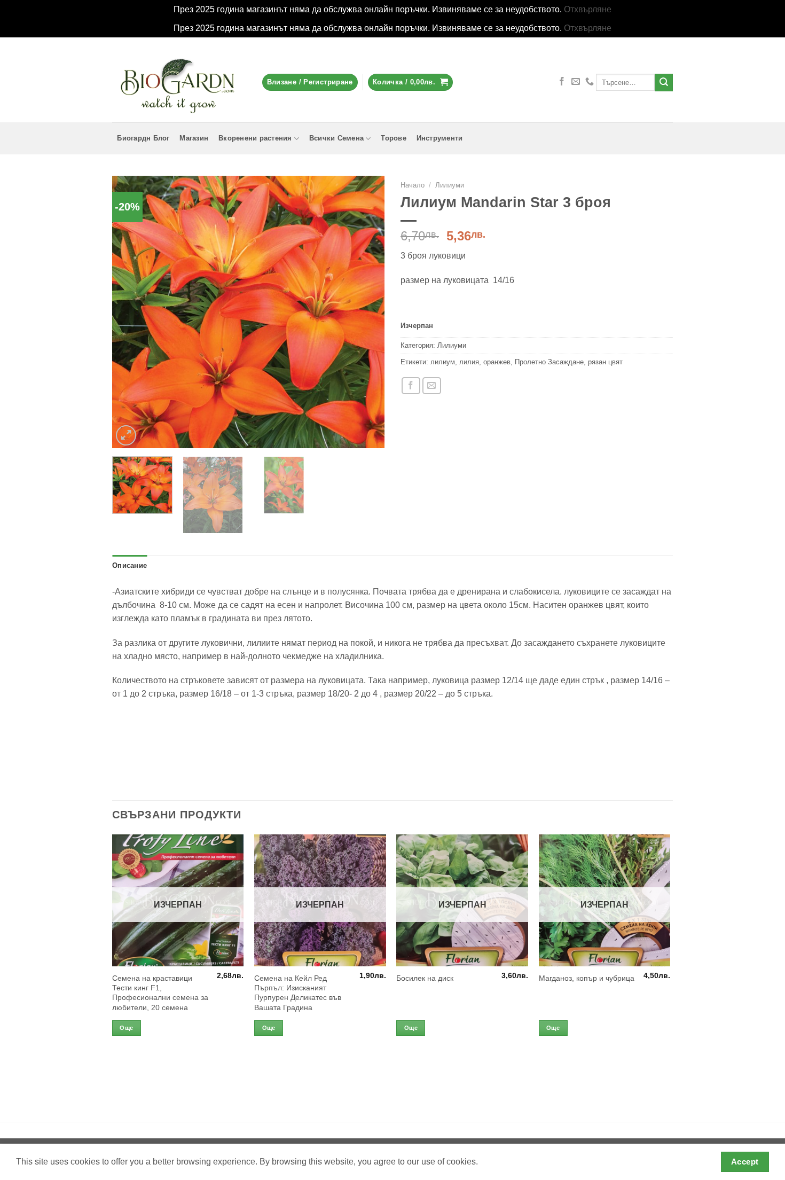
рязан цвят (605, 362)
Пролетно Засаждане (549, 362)
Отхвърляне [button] (587, 9)
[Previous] (130, 312)
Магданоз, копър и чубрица (586, 978)
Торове (393, 138)
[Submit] (664, 82)
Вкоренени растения (255, 138)
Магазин (193, 138)
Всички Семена (336, 138)
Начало (413, 185)
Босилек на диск (424, 978)
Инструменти (440, 138)
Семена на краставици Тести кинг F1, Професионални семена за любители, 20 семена (160, 993)
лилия (469, 362)
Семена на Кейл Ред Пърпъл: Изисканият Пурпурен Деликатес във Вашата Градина (297, 993)
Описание (129, 565)
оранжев (497, 362)
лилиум (442, 362)
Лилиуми (449, 185)
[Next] (365, 312)
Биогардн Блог (143, 138)
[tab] (129, 565)
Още (126, 1028)
